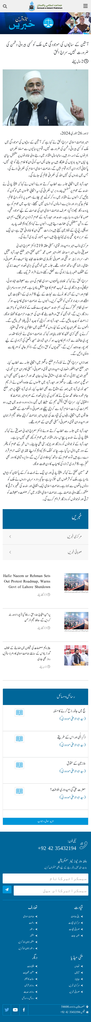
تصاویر (77, 966)
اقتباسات (30, 966)
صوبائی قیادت (74, 929)
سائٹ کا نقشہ (29, 979)
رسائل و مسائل (28, 998)
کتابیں (77, 972)
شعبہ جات (75, 935)
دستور (32, 929)
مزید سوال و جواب (46, 821)
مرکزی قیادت (74, 923)
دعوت (31, 923)
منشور (32, 935)
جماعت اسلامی (28, 916)
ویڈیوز (77, 979)
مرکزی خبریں (74, 537)
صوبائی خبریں (75, 552)
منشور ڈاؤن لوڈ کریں (26, 942)
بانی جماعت (75, 916)
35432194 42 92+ (57, 848)
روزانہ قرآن (29, 985)
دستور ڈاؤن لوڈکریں (26, 948)
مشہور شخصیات (28, 972)
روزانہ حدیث (29, 992)
